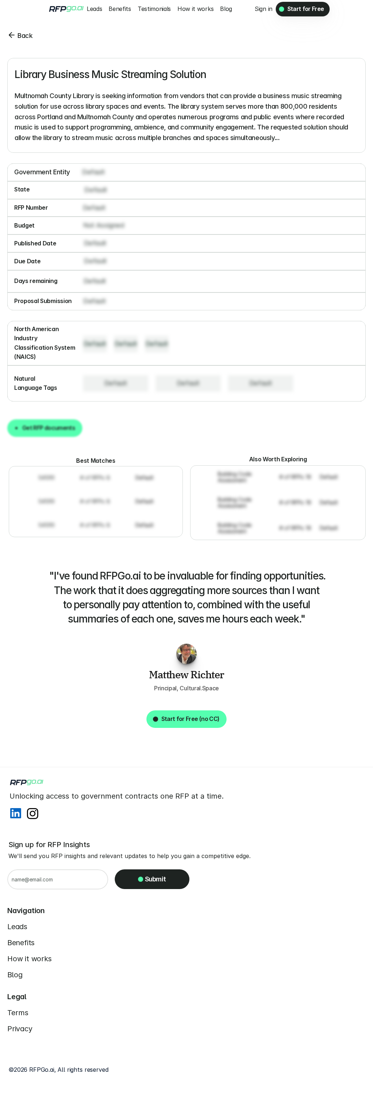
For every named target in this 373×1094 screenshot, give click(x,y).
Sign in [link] (263, 8)
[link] (263, 9)
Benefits (21, 942)
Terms (17, 1012)
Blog (15, 974)
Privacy (19, 1028)
